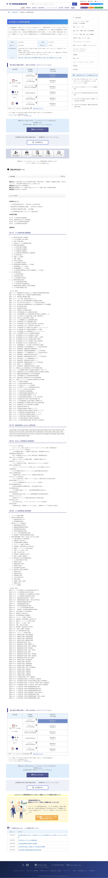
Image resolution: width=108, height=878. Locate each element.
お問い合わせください (38, 108)
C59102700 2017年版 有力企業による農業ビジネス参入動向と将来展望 (85, 99)
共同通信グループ (83, 870)
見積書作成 (39, 142)
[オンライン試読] (59, 153)
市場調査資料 (14, 12)
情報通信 (75, 54)
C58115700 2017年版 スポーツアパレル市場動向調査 (85, 88)
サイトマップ (99, 1)
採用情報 (66, 7)
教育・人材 (76, 58)
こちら (27, 50)
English (84, 1)
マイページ (84, 7)
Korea (91, 1)
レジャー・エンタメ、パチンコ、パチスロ (83, 62)
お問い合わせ (99, 7)
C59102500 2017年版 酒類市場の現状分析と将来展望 (85, 93)
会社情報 (60, 7)
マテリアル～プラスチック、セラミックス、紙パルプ (80, 50)
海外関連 (75, 69)
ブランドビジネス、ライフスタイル (82, 41)
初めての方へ (85, 4)
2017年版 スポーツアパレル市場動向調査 (27, 840)
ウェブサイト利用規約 (33, 870)
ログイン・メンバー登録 (97, 4)
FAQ (75, 870)
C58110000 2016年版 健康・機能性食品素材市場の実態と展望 (85, 105)
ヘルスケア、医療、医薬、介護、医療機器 (83, 34)
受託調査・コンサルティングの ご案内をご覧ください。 (47, 817)
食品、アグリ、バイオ (78, 27)
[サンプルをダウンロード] (48, 153)
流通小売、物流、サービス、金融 (81, 38)
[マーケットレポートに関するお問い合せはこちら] (16, 153)
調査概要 (38, 176)
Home (23, 7)
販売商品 (34, 7)
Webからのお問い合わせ (75, 865)
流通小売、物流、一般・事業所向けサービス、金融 (50, 57)
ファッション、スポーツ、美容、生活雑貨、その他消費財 (81, 22)
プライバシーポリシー (20, 870)
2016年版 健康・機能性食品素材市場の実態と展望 (29, 849)
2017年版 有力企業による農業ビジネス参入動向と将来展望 (31, 846)
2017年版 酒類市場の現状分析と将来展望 (27, 843)
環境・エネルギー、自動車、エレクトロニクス (84, 45)
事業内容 (28, 7)
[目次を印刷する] (27, 153)
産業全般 (75, 65)
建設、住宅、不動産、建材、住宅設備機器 (27, 57)
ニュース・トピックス (51, 7)
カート (91, 7)
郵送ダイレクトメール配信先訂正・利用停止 (51, 870)
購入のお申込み (38, 129)
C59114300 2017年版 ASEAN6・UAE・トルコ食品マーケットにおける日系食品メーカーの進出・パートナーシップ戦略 (85, 81)
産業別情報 (41, 7)
